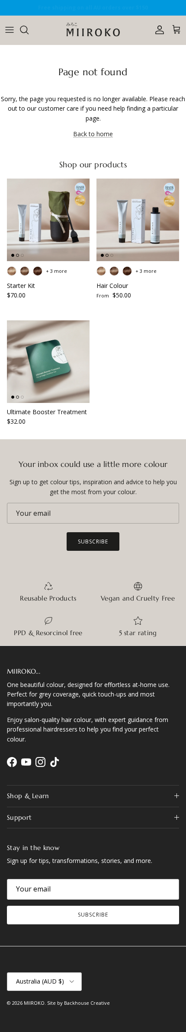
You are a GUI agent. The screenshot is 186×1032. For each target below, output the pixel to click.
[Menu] (9, 29)
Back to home (93, 134)
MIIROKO (34, 1003)
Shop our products (93, 164)
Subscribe (93, 541)
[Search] (28, 29)
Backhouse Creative (87, 1003)
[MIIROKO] (93, 30)
